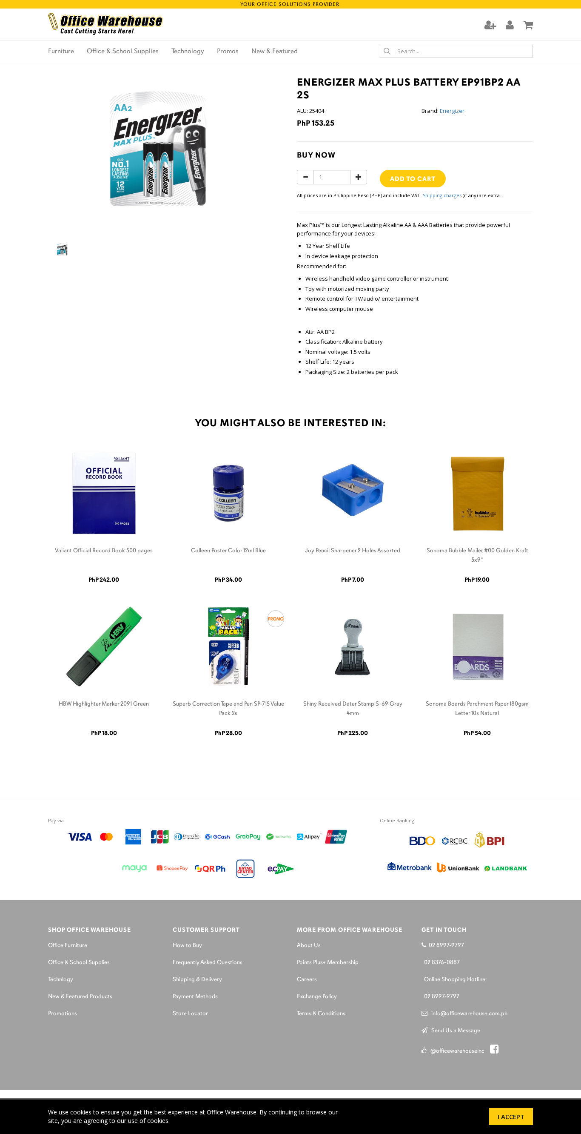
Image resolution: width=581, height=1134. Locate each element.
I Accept (511, 1116)
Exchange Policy (317, 996)
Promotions (62, 1014)
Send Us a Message (453, 1031)
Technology (187, 51)
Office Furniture (67, 945)
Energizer (452, 111)
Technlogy (60, 979)
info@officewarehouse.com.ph (467, 1014)
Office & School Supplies (123, 51)
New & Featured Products (80, 996)
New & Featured (274, 51)
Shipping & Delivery (197, 979)
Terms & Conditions (321, 1014)
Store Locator (190, 1014)
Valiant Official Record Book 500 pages (104, 551)
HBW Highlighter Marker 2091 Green (104, 704)
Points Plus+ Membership (328, 962)
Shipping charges (442, 195)
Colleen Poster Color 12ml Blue (228, 551)
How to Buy (187, 945)
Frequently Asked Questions (207, 962)
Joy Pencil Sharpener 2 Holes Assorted (352, 551)
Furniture (61, 51)
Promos (228, 51)
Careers (307, 979)
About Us (309, 945)
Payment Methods (195, 996)
